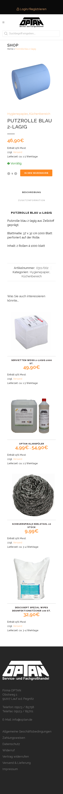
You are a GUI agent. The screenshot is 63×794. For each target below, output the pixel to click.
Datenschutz (11, 744)
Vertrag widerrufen (15, 756)
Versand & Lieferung (16, 762)
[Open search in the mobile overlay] (31, 33)
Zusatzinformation (31, 200)
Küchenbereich (39, 113)
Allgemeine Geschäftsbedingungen (26, 731)
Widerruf (8, 750)
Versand (17, 152)
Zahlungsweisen (13, 737)
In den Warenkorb (36, 173)
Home (10, 49)
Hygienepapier (17, 113)
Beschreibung (31, 192)
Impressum (10, 769)
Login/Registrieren (32, 9)
